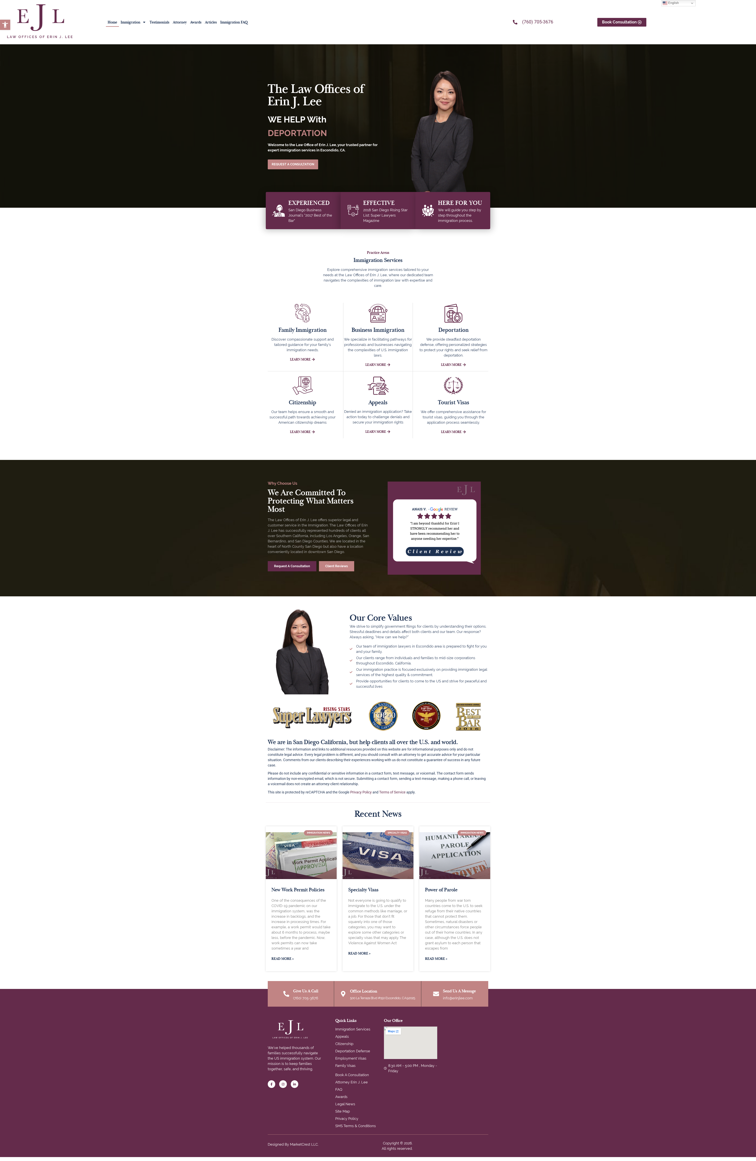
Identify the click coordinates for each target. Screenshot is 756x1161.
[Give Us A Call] (286, 994)
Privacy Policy (361, 792)
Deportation (453, 330)
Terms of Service (392, 792)
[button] (5, 25)
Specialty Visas (363, 890)
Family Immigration (303, 330)
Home (112, 22)
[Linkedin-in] (294, 1084)
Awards (195, 22)
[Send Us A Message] (436, 994)
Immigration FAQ (234, 22)
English (673, 3)
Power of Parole (441, 890)
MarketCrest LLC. (304, 1144)
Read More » (282, 958)
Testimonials (159, 22)
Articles (211, 22)
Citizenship (302, 402)
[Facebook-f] (271, 1084)
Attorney (180, 22)
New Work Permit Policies (297, 890)
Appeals (378, 402)
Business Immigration (378, 330)
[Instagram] (283, 1084)
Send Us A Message (459, 991)
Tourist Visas (453, 402)
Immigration (130, 22)
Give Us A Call (305, 991)
